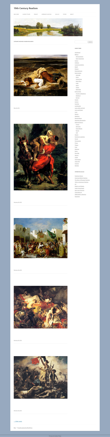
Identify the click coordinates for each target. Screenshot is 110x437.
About (72, 14)
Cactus (76, 60)
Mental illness (78, 118)
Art (75, 184)
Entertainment (78, 71)
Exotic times (78, 91)
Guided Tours (26, 14)
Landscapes (78, 106)
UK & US (57, 14)
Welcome (16, 14)
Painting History (79, 176)
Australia (78, 75)
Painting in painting (80, 137)
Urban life (77, 161)
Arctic (77, 77)
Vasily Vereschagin (79, 188)
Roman (77, 98)
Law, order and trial (80, 108)
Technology (78, 159)
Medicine (77, 116)
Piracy (76, 143)
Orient (77, 87)
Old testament (79, 56)
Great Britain (79, 128)
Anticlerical (77, 52)
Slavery (76, 155)
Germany (78, 126)
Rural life (77, 153)
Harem (76, 100)
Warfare (77, 165)
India (77, 83)
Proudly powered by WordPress (24, 428)
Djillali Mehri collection (80, 194)
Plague (76, 145)
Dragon (77, 69)
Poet (76, 147)
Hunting (77, 104)
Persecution (78, 141)
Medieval (78, 95)
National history (79, 122)
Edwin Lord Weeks (79, 186)
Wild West (78, 89)
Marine (76, 114)
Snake (76, 157)
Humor (76, 102)
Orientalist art (78, 192)
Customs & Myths (79, 65)
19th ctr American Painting (81, 182)
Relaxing (77, 149)
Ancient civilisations (81, 93)
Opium (76, 135)
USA (77, 132)
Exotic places (78, 73)
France (36, 14)
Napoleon (77, 196)
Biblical (76, 54)
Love (76, 112)
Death (76, 67)
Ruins (76, 151)
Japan (77, 85)
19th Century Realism (26, 8)
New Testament (80, 58)
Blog (15, 428)
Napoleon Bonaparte (80, 120)
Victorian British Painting (81, 178)
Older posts (18, 421)
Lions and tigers (79, 110)
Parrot (76, 139)
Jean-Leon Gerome (79, 190)
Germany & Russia (46, 14)
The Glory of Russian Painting (82, 180)
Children (77, 63)
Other (64, 14)
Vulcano (77, 163)
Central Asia (79, 79)
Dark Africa (78, 81)
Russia (77, 130)
